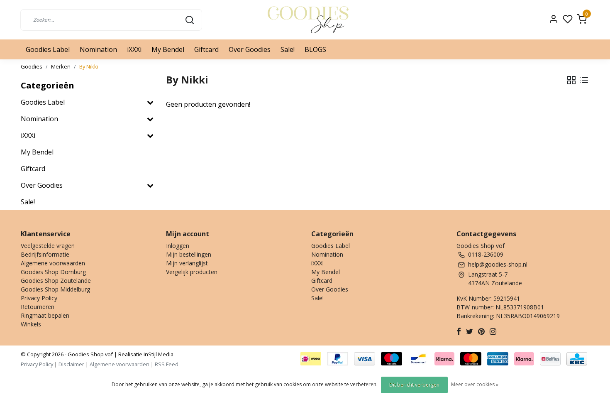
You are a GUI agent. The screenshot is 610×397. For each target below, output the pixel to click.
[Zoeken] (190, 19)
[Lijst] (583, 80)
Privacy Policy (39, 298)
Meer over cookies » (474, 384)
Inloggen (177, 246)
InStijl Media (157, 354)
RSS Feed (166, 364)
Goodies (31, 66)
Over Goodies (250, 49)
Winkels (31, 324)
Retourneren (37, 307)
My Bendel (167, 49)
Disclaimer (71, 364)
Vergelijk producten (191, 272)
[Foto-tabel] (571, 80)
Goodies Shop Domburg (53, 272)
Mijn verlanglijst (187, 263)
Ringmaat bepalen (45, 315)
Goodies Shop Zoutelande (56, 280)
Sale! (288, 49)
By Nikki (88, 66)
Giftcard (206, 49)
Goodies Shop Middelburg (55, 289)
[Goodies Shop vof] (308, 19)
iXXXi (134, 49)
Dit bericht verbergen (414, 384)
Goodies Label (48, 49)
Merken (61, 66)
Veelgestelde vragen (48, 246)
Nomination (98, 49)
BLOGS (315, 49)
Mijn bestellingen (188, 254)
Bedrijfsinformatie (45, 254)
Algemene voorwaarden (53, 263)
